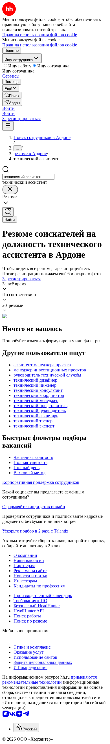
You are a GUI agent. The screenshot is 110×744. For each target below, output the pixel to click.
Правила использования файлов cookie (39, 44)
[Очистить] (10, 189)
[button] (8, 108)
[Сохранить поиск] (8, 212)
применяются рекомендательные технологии (49, 680)
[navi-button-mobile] (8, 126)
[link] (11, 95)
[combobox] (28, 177)
